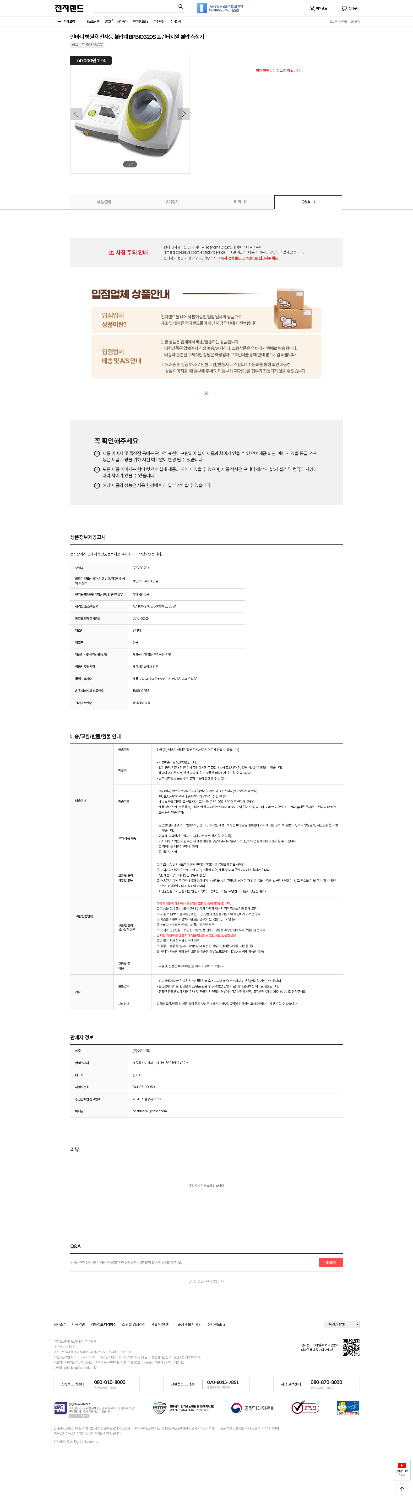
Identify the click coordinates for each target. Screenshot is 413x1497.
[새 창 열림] (183, 1409)
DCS (108, 21)
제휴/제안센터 (161, 1324)
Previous (76, 114)
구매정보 (172, 201)
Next (184, 114)
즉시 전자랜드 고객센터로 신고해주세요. (250, 258)
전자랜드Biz (140, 21)
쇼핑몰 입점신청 (134, 1324)
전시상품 (175, 21)
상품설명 (104, 201)
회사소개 (60, 1324)
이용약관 (78, 1324)
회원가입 (343, 21)
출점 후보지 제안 (190, 1324)
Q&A (308, 201)
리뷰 (240, 201)
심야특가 (122, 21)
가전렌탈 (159, 21)
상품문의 (330, 1262)
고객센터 (354, 21)
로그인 (333, 21)
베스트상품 (92, 21)
